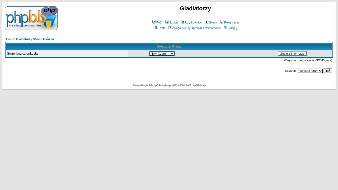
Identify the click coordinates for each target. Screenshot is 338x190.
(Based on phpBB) (167, 85)
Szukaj (173, 22)
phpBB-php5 (151, 85)
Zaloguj (232, 28)
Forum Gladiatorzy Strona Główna (30, 39)
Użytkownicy (193, 22)
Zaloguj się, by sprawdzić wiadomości (196, 28)
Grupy (213, 22)
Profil (162, 28)
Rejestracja (231, 22)
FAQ (159, 22)
